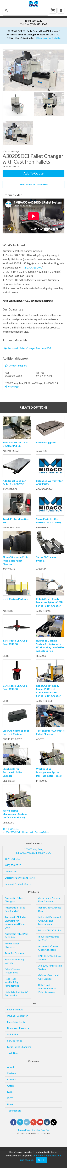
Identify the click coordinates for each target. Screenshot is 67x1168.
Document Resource (18, 1028)
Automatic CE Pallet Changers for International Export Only (15, 922)
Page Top (45, 1130)
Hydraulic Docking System (14, 961)
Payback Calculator (17, 1015)
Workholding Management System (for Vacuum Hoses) (15, 814)
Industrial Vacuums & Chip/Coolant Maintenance (49, 921)
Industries (12, 1034)
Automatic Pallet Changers (14, 899)
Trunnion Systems (14, 953)
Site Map (36, 1130)
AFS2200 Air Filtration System (50, 967)
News (10, 1104)
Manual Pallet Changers (12, 945)
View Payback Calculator (33, 184)
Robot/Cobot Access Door (49, 909)
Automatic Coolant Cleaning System (48, 948)
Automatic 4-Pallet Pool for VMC (15, 909)
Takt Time (12, 1053)
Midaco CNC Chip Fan (50, 930)
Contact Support (18, 365)
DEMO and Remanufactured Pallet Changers (47, 988)
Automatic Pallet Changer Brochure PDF (29, 348)
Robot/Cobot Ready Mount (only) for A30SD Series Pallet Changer (49, 602)
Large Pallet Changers (19, 1046)
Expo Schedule (15, 1009)
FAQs (10, 1091)
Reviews (11, 1073)
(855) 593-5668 (13, 859)
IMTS (10, 1098)
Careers (11, 1079)
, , (33, 851)
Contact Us (11, 871)
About (10, 1067)
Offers (10, 1085)
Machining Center (16, 1021)
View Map (13, 386)
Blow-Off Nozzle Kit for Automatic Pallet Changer (16, 560)
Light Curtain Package (15, 598)
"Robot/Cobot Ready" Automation (16, 993)
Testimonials (14, 1110)
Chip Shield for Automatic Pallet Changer (12, 772)
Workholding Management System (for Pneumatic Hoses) (49, 772)
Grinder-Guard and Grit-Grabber (48, 977)
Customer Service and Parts (20, 877)
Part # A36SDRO (32, 267)
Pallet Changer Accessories (13, 971)
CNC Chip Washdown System (50, 957)
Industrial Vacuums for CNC (48, 938)
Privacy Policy (24, 1130)
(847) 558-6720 (13, 865)
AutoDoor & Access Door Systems (49, 899)
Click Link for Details (48, 37)
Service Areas (14, 1040)
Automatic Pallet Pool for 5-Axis (16, 935)
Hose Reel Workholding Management (12, 982)
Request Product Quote (18, 883)
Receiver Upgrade (46, 442)
